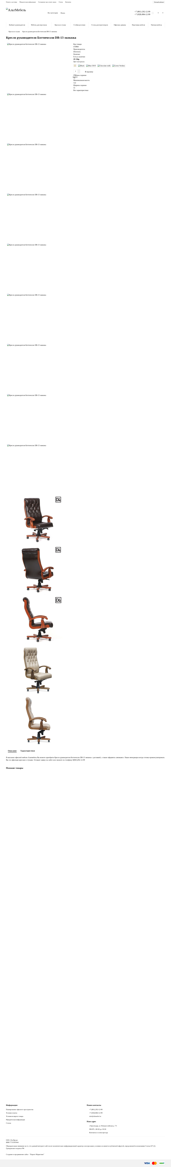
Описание (12, 751)
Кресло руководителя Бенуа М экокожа (21, 807)
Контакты (68, 2)
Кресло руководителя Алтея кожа (19, 1067)
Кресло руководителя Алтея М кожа (20, 1002)
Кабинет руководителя (17, 25)
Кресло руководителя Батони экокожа (21, 937)
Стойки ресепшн (79, 25)
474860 (76, 47)
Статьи (61, 2)
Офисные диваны (120, 25)
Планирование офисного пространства (19, 1109)
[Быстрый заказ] (100, 71)
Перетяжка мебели (138, 25)
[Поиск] (125, 13)
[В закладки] (163, 774)
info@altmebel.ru (95, 1116)
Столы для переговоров (99, 25)
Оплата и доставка (11, 2)
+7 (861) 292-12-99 (96, 1109)
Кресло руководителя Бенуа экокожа (20, 872)
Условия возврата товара (14, 1116)
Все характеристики (80, 90)
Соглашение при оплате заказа (47, 2)
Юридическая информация (28, 2)
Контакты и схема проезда (98, 1133)
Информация (11, 1105)
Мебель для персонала (39, 25)
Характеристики (27, 751)
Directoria (76, 52)
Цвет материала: (79, 62)
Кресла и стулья (60, 25)
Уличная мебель (156, 25)
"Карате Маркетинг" (37, 1154)
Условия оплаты (11, 1113)
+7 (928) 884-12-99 (96, 1113)
